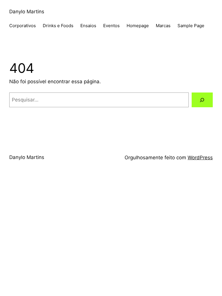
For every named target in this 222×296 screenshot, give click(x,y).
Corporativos (22, 25)
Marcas (163, 25)
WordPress (200, 157)
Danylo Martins (26, 11)
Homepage (138, 25)
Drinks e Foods (58, 25)
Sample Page (190, 25)
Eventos (111, 25)
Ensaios (88, 25)
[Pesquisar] (202, 99)
